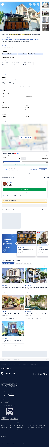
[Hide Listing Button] (30, 4)
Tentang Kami (3, 425)
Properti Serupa (18, 263)
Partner (2, 429)
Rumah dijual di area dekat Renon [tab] (8, 364)
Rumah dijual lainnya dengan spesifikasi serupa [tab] (28, 364)
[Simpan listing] (33, 233)
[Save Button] (34, 4)
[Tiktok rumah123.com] (47, 374)
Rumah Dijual (7, 359)
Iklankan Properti (13, 425)
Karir (2, 431)
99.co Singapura (31, 427)
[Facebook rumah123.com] (33, 374)
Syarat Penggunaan (20, 427)
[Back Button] (2, 4)
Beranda (3, 359)
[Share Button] (38, 4)
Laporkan (45, 209)
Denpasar (15, 359)
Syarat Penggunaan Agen (21, 429)
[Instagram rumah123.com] (38, 374)
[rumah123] (8, 373)
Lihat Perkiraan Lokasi (25, 137)
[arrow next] (47, 243)
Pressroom (3, 434)
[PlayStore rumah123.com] (14, 418)
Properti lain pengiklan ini (7, 263)
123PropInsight (3, 436)
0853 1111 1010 (11, 395)
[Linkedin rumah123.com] (44, 374)
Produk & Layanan (4, 427)
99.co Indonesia (31, 425)
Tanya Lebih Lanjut (33, 39)
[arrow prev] (16, 243)
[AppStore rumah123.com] (5, 418)
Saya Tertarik (43, 169)
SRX (29, 429)
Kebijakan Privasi (20, 425)
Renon (19, 359)
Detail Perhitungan (34, 169)
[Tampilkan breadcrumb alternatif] (46, 359)
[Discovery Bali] (44, 184)
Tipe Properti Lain (27, 263)
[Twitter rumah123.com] (36, 374)
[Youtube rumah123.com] (41, 374)
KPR (10, 427)
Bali (11, 359)
